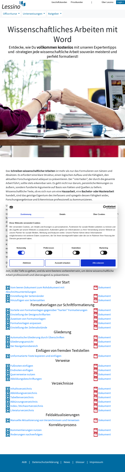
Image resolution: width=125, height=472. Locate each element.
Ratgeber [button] (53, 13)
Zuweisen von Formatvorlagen (28, 318)
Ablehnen (27, 263)
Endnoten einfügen (21, 370)
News (67, 462)
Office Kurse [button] (10, 13)
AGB (24, 462)
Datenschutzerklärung (45, 462)
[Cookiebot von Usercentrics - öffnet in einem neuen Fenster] (105, 207)
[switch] (48, 253)
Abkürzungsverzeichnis (24, 401)
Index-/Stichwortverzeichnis (26, 406)
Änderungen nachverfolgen (26, 434)
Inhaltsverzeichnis (21, 388)
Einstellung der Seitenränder (27, 296)
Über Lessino (107, 2)
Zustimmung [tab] (26, 214)
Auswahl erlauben (62, 263)
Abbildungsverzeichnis (23, 393)
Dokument (104, 287)
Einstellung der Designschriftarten (30, 314)
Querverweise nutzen (22, 374)
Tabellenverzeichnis (22, 397)
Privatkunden (77, 2)
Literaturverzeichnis (22, 410)
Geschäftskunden (59, 2)
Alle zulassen (98, 263)
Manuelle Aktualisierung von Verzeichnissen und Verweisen (44, 420)
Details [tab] (63, 214)
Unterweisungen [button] (33, 13)
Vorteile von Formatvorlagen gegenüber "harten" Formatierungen (48, 310)
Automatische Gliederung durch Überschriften (37, 337)
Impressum (96, 462)
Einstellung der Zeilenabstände (28, 327)
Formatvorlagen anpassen (25, 323)
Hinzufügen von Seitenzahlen (27, 300)
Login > (120, 2)
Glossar (80, 462)
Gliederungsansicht (21, 341)
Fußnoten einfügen (21, 365)
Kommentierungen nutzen (26, 430)
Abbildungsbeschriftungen (26, 378)
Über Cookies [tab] (99, 214)
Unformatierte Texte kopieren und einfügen (35, 356)
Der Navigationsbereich (24, 346)
